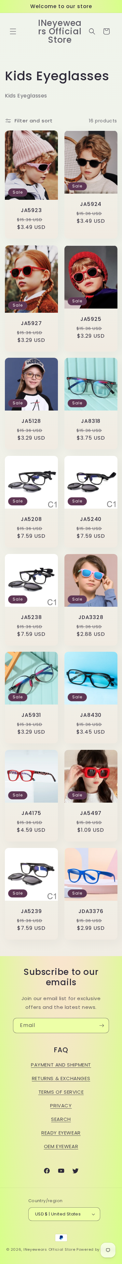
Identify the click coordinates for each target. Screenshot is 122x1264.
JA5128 (31, 421)
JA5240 (91, 519)
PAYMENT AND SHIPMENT (61, 1064)
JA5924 (91, 204)
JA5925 (90, 319)
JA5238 (31, 617)
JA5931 (31, 715)
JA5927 (31, 323)
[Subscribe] (101, 1025)
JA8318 (91, 421)
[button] (13, 31)
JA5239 (31, 911)
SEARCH (61, 1119)
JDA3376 (90, 911)
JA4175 (31, 813)
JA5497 (91, 813)
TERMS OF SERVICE (61, 1092)
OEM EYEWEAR (61, 1146)
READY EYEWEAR (61, 1132)
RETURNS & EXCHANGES (61, 1078)
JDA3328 (90, 617)
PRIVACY (61, 1105)
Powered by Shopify (96, 1249)
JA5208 (31, 519)
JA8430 (91, 715)
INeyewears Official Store (49, 1249)
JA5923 (31, 210)
